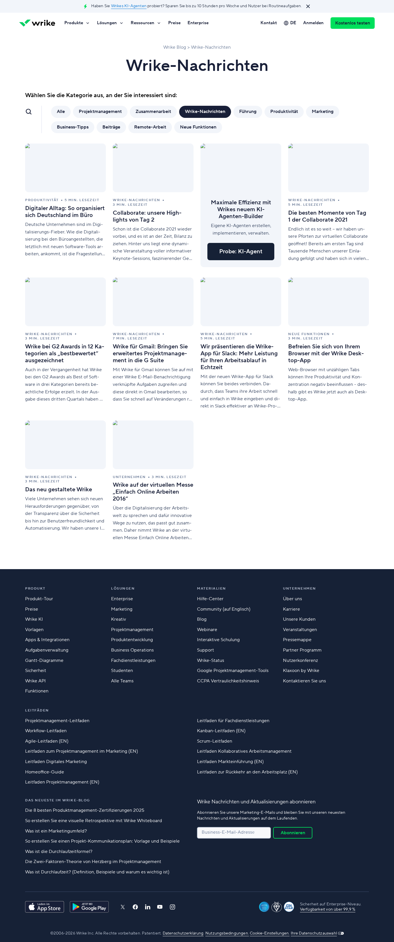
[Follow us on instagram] (172, 907)
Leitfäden (37, 710)
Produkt (35, 588)
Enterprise (198, 23)
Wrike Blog (174, 47)
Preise (174, 23)
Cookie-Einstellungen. (270, 933)
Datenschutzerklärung (183, 933)
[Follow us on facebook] (135, 907)
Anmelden (313, 23)
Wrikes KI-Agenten (129, 6)
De (293, 23)
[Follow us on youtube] (160, 907)
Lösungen (107, 23)
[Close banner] (308, 6)
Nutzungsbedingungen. (227, 933)
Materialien (211, 588)
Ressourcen (142, 23)
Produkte (73, 23)
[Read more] (65, 205)
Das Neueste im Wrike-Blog (57, 800)
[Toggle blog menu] (28, 111)
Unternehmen (299, 588)
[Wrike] (37, 23)
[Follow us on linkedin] (147, 906)
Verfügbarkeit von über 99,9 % (328, 909)
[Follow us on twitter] (122, 907)
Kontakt (268, 23)
